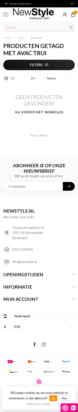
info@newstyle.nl (24, 262)
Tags (21, 38)
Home (7, 38)
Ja (53, 398)
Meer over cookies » (39, 404)
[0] (73, 14)
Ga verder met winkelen (39, 112)
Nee (64, 398)
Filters (36, 65)
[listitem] (39, 382)
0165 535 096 (22, 249)
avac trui (36, 38)
